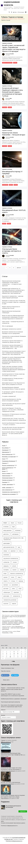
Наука (3, 458)
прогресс (5, 584)
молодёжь (6, 569)
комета (10, 184)
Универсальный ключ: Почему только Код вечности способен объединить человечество (14, 419)
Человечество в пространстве (10, 492)
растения (5, 588)
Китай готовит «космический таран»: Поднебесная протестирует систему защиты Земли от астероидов (13, 48)
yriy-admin (12, 53)
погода (13, 581)
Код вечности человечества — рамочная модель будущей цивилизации (12, 296)
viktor (11, 98)
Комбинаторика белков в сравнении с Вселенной (13, 698)
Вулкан (4, 471)
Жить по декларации (7, 326)
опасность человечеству (16, 573)
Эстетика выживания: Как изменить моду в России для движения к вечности (14, 617)
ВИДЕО (5, 522)
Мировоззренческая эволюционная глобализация (11, 311)
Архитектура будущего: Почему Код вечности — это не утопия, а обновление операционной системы (12, 409)
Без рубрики (5, 447)
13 (14, 653)
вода (13, 526)
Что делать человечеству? (9, 396)
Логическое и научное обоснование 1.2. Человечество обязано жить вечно (12, 341)
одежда (22, 569)
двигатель (6, 534)
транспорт (16, 592)
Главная (3, 740)
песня (12, 577)
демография (6, 543)
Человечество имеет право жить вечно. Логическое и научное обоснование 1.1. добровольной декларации (11, 769)
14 (17, 653)
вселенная (18, 530)
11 (6, 653)
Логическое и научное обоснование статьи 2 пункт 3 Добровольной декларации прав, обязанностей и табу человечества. (13, 353)
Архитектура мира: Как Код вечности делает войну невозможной (14, 404)
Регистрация (21, 12)
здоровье (13, 551)
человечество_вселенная (9, 600)
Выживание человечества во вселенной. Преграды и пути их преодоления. (12, 332)
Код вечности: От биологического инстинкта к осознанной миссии (14, 414)
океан (4, 573)
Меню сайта (6, 680)
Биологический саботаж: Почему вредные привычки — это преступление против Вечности (13, 433)
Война (3, 469)
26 (10, 656)
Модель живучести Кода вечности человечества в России (11, 307)
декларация (15, 534)
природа (21, 581)
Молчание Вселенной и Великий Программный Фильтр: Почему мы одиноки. (13, 388)
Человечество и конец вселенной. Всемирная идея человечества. (14, 337)
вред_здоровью (7, 530)
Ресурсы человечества (8, 465)
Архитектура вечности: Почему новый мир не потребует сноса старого (13, 374)
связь (13, 588)
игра (20, 551)
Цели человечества (7, 489)
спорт (20, 588)
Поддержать (23, 811)
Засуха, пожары (6, 473)
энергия (14, 603)
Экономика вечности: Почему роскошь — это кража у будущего (13, 379)
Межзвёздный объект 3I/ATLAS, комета (14, 211)
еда (19, 547)
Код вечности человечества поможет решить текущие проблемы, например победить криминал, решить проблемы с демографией (13, 622)
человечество (16, 596)
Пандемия (4, 482)
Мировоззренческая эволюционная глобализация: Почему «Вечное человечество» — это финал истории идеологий (11, 283)
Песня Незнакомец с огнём (11, 632)
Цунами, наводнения (7, 484)
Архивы (3, 715)
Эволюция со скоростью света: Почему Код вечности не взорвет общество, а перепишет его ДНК (14, 302)
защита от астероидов (7, 62)
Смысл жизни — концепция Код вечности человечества (13, 322)
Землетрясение (6, 475)
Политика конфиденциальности (9, 825)
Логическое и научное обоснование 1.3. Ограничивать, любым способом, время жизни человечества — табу (12, 347)
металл (14, 566)
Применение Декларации (8, 461)
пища (19, 577)
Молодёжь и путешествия (9, 456)
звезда (5, 551)
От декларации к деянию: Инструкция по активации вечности (13, 392)
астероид (5, 107)
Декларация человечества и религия (11, 329)
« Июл (13, 661)
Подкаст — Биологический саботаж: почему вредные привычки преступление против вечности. (13, 689)
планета (5, 581)
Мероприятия (5, 452)
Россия (19, 522)
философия (6, 596)
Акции (3, 445)
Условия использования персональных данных (13, 823)
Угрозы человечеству (7, 467)
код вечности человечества (10, 558)
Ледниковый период (7, 477)
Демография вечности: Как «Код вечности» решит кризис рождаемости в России (13, 383)
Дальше (19, 267)
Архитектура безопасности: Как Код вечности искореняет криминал (11, 400)
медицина (6, 566)
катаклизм (6, 554)
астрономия (5, 184)
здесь (2, 821)
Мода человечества (7, 454)
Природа (4, 463)
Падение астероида (7, 480)
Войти (15, 12)
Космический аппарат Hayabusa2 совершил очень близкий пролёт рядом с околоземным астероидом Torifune (12, 92)
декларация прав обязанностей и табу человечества (13, 538)
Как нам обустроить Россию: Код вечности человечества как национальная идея (13, 428)
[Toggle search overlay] (9, 12)
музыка (14, 569)
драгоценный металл (8, 547)
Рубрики (3, 709)
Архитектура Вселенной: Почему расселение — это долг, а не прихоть (14, 423)
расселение (15, 584)
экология (5, 603)
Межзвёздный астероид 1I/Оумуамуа (12, 172)
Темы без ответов (5, 671)
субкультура (6, 592)
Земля (12, 522)
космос (15, 62)
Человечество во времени (9, 494)
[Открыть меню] (25, 12)
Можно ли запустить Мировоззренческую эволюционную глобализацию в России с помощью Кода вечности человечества (13, 317)
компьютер (6, 562)
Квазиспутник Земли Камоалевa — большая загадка (13, 134)
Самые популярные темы (7, 668)
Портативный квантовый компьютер (10, 702)
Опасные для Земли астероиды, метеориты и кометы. (11, 251)
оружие (5, 577)
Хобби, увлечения (6, 487)
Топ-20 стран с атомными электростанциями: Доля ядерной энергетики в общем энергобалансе (13, 797)
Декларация (5, 450)
